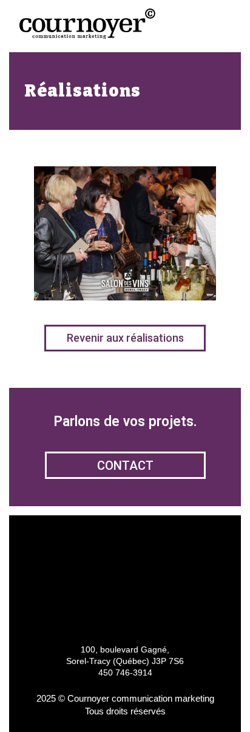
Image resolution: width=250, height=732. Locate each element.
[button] (219, 24)
